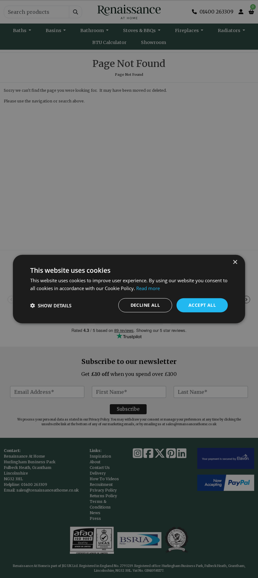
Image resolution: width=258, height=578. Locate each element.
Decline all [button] (145, 305)
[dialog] (129, 289)
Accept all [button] (202, 305)
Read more (148, 288)
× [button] (235, 262)
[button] (50, 305)
